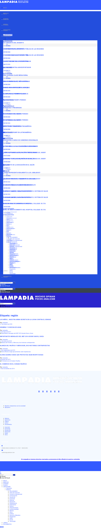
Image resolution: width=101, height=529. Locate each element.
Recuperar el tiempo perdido (14, 100)
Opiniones (9, 240)
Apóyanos (7, 407)
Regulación (8, 236)
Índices (8, 225)
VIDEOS (5, 30)
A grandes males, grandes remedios (17, 191)
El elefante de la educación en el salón (18, 165)
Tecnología (8, 239)
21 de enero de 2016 (6, 341)
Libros (6, 423)
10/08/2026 (6, 52)
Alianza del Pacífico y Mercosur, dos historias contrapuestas (25, 345)
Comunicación (13, 242)
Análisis (8, 242)
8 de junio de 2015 (5, 359)
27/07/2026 (6, 155)
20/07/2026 (6, 103)
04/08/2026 (6, 149)
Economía (12, 251)
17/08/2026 (6, 117)
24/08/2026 (6, 182)
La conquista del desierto (13, 43)
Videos (7, 421)
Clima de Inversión (14, 239)
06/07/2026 (6, 123)
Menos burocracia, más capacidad (16, 87)
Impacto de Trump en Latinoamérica (17, 132)
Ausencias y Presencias (12, 108)
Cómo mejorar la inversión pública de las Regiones (23, 55)
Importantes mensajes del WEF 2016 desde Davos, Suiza (22, 336)
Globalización (9, 216)
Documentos (8, 424)
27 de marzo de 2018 (6, 324)
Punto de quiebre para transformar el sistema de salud (25, 197)
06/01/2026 (6, 70)
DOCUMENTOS (7, 282)
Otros (7, 231)
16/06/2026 (6, 135)
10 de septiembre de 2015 (7, 350)
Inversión (7, 427)
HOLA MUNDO (13, 237)
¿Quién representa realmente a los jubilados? (21, 172)
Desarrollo (12, 249)
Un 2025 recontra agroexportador (17, 67)
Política (8, 39)
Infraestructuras (9, 221)
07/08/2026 (6, 58)
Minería (8, 230)
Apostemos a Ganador (12, 126)
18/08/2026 (6, 188)
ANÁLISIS (6, 19)
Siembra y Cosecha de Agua (10, 327)
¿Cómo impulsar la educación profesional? (20, 152)
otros (6, 434)
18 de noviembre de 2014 (7, 368)
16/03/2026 (6, 206)
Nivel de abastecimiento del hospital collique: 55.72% (24, 210)
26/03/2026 (6, 200)
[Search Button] (14, 283)
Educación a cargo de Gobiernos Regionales (20, 140)
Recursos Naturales (10, 234)
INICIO (5, 8)
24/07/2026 (6, 64)
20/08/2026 (6, 90)
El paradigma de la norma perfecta (17, 203)
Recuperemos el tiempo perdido (15, 120)
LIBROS (5, 271)
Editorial (8, 221)
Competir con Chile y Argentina (15, 61)
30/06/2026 (6, 129)
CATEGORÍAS (6, 36)
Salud (11, 270)
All (7, 38)
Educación (12, 254)
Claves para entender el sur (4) (15, 94)
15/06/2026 (6, 168)
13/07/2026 (6, 161)
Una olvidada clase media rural (15, 75)
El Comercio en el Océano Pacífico (13, 364)
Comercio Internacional (11, 212)
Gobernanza (9, 224)
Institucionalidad (10, 228)
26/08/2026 (6, 84)
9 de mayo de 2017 (5, 332)
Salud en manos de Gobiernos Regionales (19, 185)
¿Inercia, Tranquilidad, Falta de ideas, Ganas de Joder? (24, 159)
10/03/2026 (6, 213)
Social (7, 237)
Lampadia (5, 322)
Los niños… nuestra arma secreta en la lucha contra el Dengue (25, 319)
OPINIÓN (5, 25)
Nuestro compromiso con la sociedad (15, 406)
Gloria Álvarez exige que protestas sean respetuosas (21, 355)
